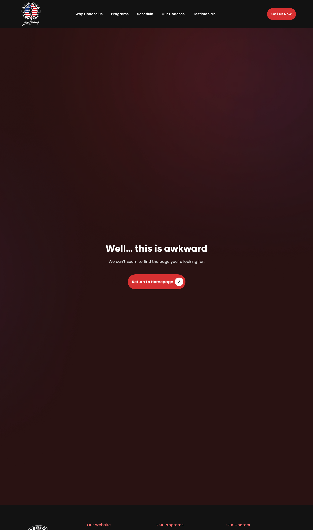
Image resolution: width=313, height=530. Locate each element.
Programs (120, 14)
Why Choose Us (89, 14)
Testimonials (204, 14)
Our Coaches (173, 14)
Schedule (145, 14)
